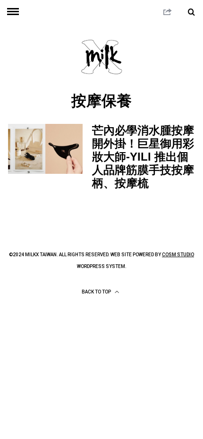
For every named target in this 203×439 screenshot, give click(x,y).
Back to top (97, 291)
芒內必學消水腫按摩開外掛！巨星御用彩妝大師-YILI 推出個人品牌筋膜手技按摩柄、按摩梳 (143, 156)
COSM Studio (178, 254)
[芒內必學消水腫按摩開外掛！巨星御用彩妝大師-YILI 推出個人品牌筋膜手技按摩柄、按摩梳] (45, 148)
